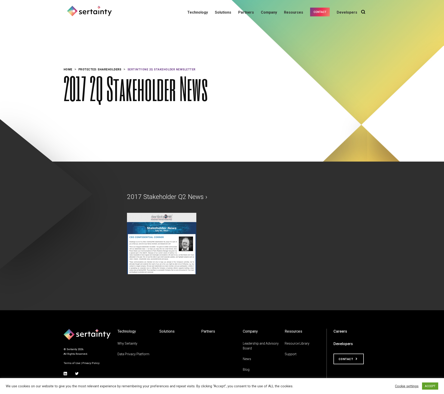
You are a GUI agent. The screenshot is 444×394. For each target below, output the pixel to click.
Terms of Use (72, 363)
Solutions (223, 12)
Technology (197, 12)
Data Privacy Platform (133, 354)
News (247, 359)
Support (290, 354)
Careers (340, 331)
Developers (347, 12)
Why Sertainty (127, 343)
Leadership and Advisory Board (261, 346)
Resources (293, 12)
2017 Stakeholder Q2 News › (167, 197)
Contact (320, 12)
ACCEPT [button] (430, 386)
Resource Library (297, 343)
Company (269, 12)
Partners (246, 12)
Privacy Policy (90, 363)
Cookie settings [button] (407, 386)
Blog (246, 369)
